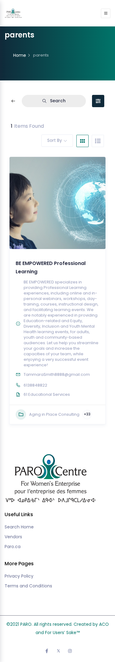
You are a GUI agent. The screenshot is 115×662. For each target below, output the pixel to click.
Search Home (19, 527)
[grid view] (82, 141)
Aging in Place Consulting (54, 414)
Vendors (13, 537)
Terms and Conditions (28, 586)
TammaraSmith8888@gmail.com (57, 374)
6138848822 (35, 385)
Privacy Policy (19, 576)
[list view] (98, 141)
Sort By (54, 140)
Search (58, 101)
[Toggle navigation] (105, 13)
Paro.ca (13, 546)
